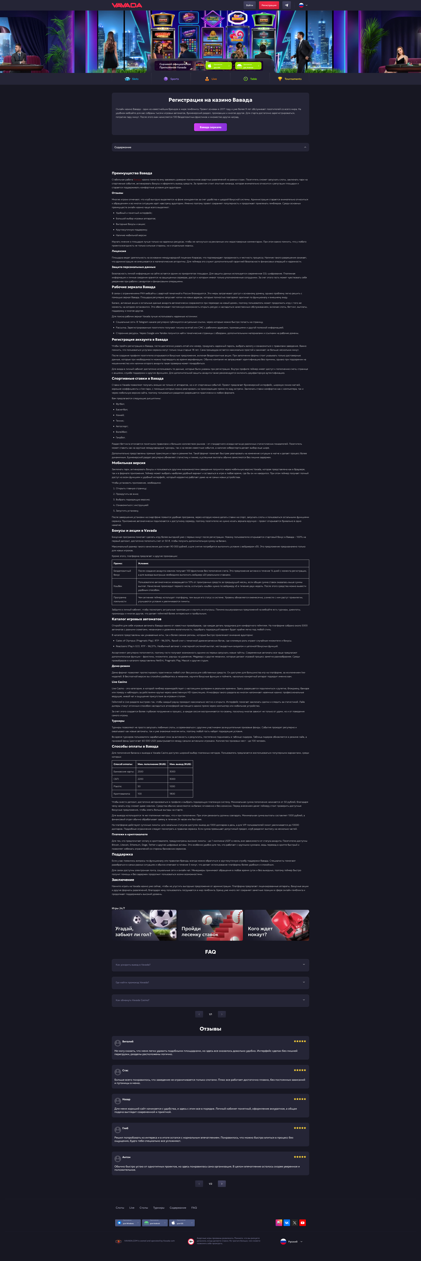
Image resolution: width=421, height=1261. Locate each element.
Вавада (137, 179)
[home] (127, 5)
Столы (144, 1207)
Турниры (158, 1207)
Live (131, 1207)
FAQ (194, 1207)
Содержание (178, 1207)
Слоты (120, 1207)
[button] (417, 41)
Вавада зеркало (210, 127)
